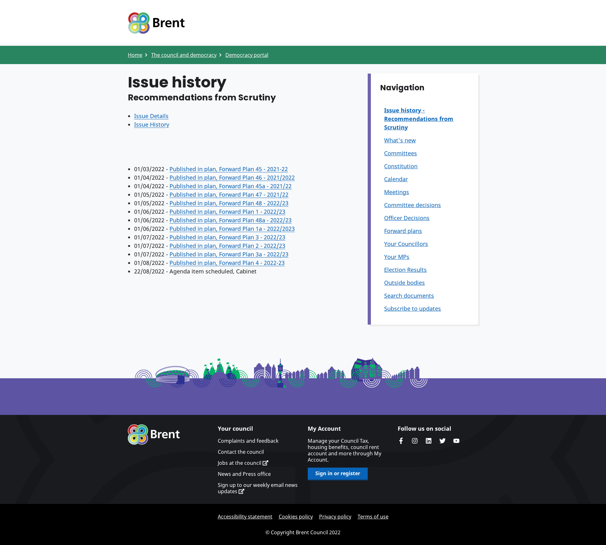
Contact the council (241, 452)
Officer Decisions (407, 218)
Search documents (409, 295)
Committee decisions (412, 205)
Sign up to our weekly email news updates (258, 488)
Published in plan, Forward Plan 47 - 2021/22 (228, 194)
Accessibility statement (245, 516)
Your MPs (396, 257)
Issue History (151, 124)
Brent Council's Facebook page (401, 441)
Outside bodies (404, 282)
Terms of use (373, 516)
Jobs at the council (240, 463)
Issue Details (151, 116)
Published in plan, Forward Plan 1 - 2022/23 (227, 211)
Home (135, 54)
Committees (400, 153)
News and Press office (244, 474)
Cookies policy (296, 516)
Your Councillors (406, 244)
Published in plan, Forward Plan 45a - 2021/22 (230, 186)
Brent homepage (154, 434)
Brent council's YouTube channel (456, 441)
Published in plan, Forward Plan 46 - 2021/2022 (232, 177)
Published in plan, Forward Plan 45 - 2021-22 (228, 169)
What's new (400, 140)
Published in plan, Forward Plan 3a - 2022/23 (228, 254)
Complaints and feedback (248, 441)
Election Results (405, 269)
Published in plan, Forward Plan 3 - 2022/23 (227, 237)
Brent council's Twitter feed (442, 441)
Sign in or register (337, 473)
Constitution (401, 166)
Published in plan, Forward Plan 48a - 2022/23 (230, 220)
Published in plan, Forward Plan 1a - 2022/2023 (232, 228)
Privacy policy (335, 516)
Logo (156, 23)
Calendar (396, 179)
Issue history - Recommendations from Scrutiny (418, 118)
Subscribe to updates (412, 308)
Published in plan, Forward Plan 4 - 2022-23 (227, 263)
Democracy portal (246, 54)
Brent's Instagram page (415, 441)
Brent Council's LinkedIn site (428, 441)
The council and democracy (184, 54)
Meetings (396, 192)
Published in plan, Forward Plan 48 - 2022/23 (228, 203)
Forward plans (403, 231)
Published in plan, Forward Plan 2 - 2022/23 (227, 245)
